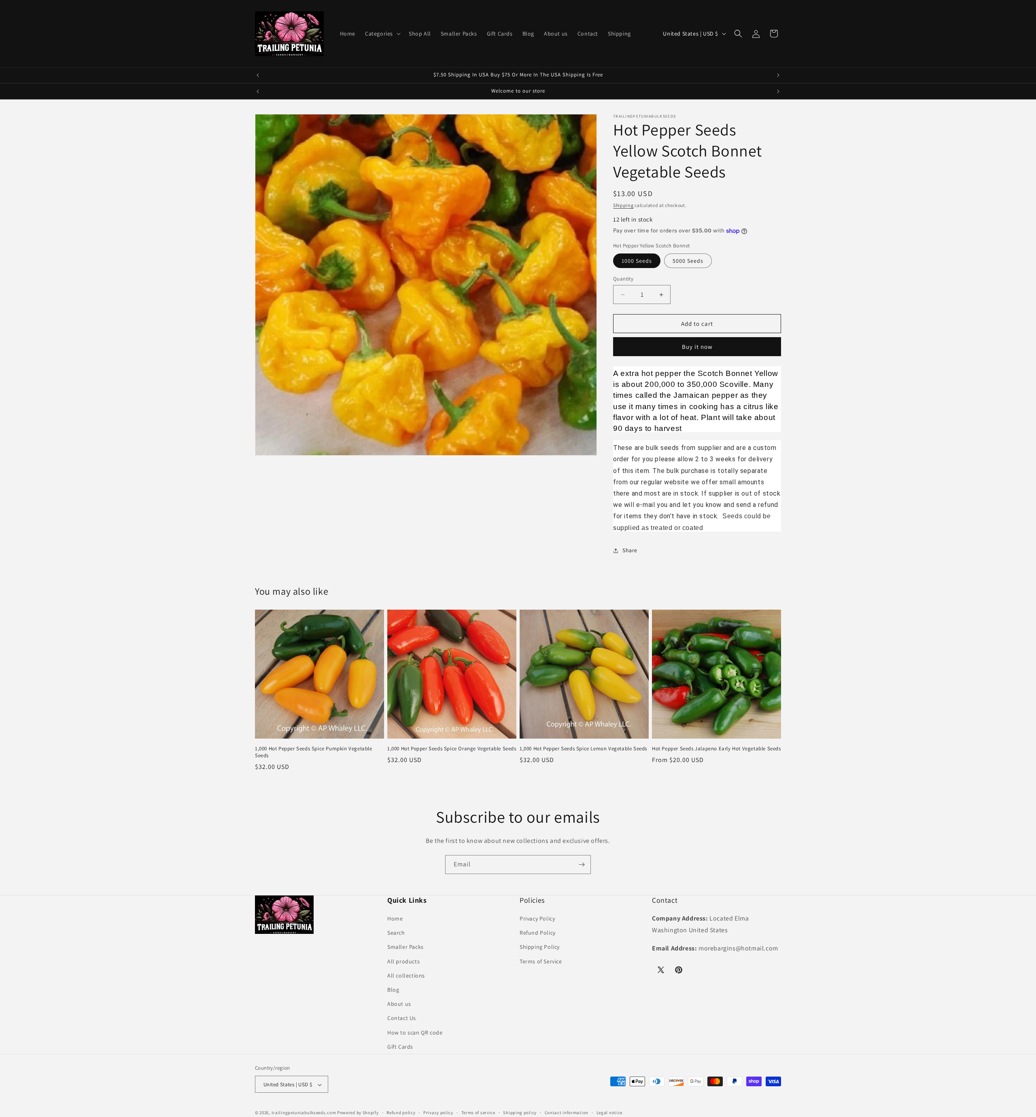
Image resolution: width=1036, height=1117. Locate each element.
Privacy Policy (537, 918)
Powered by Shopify (358, 1113)
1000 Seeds (637, 260)
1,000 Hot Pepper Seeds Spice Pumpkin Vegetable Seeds (313, 752)
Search (396, 932)
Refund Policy (538, 932)
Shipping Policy (540, 947)
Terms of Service (541, 961)
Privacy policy (438, 1112)
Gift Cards (400, 1046)
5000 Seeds (688, 260)
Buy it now (697, 347)
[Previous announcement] (258, 75)
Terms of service (478, 1112)
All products (403, 961)
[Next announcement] (778, 75)
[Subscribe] (581, 864)
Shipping (623, 205)
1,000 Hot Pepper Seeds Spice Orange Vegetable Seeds (451, 748)
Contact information (566, 1112)
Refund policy (400, 1112)
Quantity (623, 278)
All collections (406, 975)
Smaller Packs (405, 947)
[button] (382, 33)
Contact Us (401, 1018)
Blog (393, 989)
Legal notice (609, 1112)
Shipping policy (520, 1112)
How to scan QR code (414, 1032)
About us (399, 1003)
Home (395, 918)
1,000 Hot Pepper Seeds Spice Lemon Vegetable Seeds (583, 748)
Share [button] (629, 550)
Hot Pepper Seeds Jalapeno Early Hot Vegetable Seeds (716, 748)
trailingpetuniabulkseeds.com (304, 1113)
